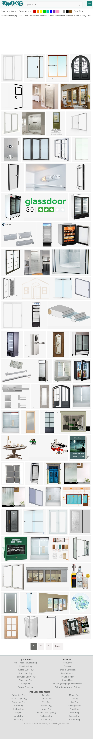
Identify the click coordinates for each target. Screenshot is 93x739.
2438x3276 (74, 589)
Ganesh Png (74, 716)
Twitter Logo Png (19, 698)
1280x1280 (77, 160)
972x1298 (74, 219)
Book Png (74, 712)
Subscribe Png (18, 695)
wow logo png (25, 680)
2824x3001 (42, 246)
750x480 (29, 589)
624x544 (28, 356)
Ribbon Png (18, 709)
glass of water (72, 15)
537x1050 (6, 356)
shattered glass (47, 15)
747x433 (29, 190)
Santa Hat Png (18, 702)
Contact (67, 666)
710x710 (5, 560)
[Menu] (89, 3)
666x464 (65, 638)
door (26, 15)
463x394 (26, 160)
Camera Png (46, 698)
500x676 (55, 407)
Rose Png (18, 705)
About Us (67, 662)
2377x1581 (67, 506)
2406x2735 (74, 459)
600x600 (38, 381)
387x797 (50, 134)
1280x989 (73, 190)
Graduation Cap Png (46, 712)
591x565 (5, 459)
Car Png (74, 698)
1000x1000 (6, 80)
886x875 (74, 612)
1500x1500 (56, 274)
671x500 (42, 612)
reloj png (25, 683)
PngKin (18, 712)
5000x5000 (78, 381)
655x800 (74, 356)
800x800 (5, 246)
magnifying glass (15, 15)
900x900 (29, 483)
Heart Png (18, 719)
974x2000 (26, 432)
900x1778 (52, 356)
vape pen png (25, 666)
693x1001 (35, 407)
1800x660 (29, 219)
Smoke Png (46, 705)
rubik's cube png (26, 669)
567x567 (44, 432)
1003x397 (33, 459)
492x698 (48, 483)
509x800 (25, 638)
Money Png (74, 695)
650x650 (28, 80)
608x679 (5, 589)
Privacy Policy (67, 676)
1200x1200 (30, 328)
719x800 (75, 560)
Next (58, 646)
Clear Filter (79, 11)
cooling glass (86, 15)
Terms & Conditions (67, 669)
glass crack (60, 15)
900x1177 (52, 533)
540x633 (50, 80)
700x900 (77, 298)
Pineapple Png (74, 705)
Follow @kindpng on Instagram (67, 683)
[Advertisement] (46, 36)
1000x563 (64, 432)
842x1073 (6, 134)
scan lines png (25, 673)
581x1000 (6, 274)
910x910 (5, 160)
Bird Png (74, 702)
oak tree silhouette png (25, 662)
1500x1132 (62, 246)
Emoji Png (74, 709)
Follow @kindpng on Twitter (67, 687)
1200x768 (36, 108)
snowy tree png (25, 687)
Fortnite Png (46, 719)
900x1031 (6, 483)
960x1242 (55, 560)
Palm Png (46, 695)
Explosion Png (46, 716)
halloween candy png (25, 676)
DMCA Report (67, 673)
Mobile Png (18, 716)
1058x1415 (75, 80)
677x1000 (6, 219)
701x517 (26, 298)
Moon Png (46, 709)
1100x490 (52, 328)
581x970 (5, 638)
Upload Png (67, 680)
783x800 (56, 160)
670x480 (68, 483)
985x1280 (46, 638)
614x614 (70, 134)
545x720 (5, 533)
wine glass (34, 15)
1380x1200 (65, 108)
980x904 (5, 108)
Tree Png (46, 702)
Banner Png (74, 719)
